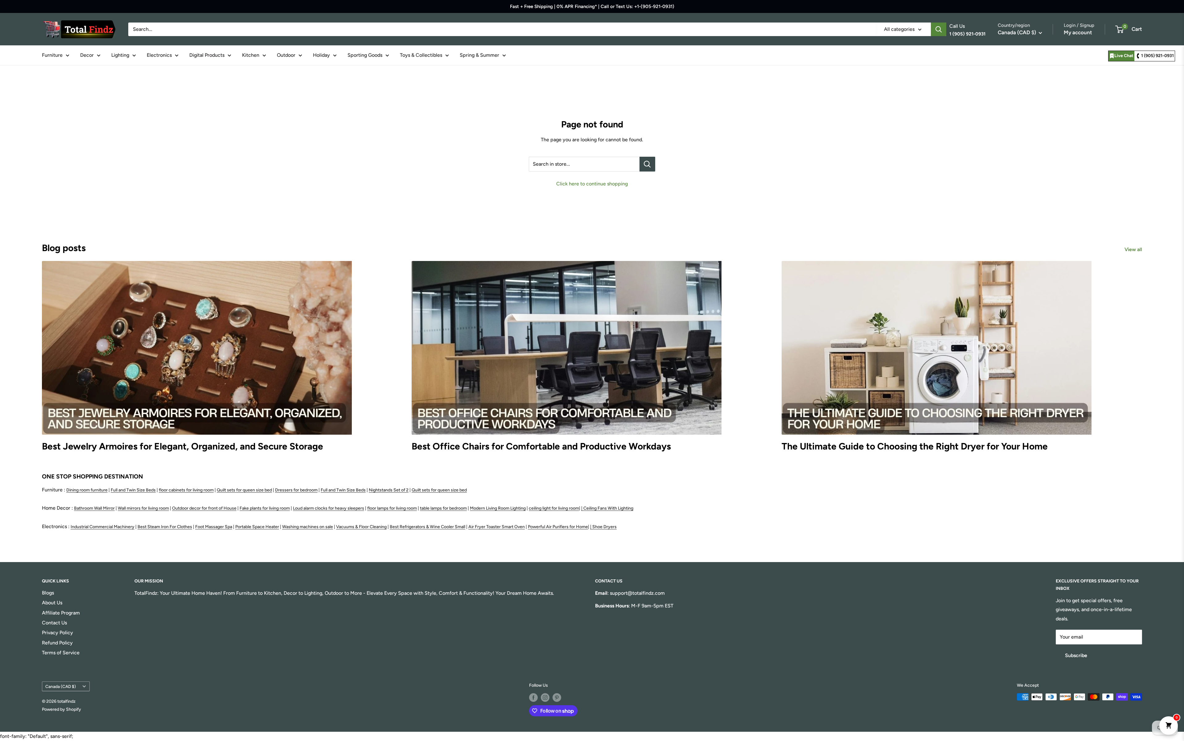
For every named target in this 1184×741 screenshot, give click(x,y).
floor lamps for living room (392, 508)
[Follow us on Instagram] (545, 697)
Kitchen (250, 55)
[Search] (938, 29)
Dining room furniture (87, 490)
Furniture (52, 55)
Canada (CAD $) (60, 686)
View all (1133, 249)
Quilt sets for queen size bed (244, 490)
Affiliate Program (61, 613)
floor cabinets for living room (186, 490)
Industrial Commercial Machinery (102, 526)
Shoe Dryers (604, 526)
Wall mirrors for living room (143, 508)
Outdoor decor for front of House (204, 508)
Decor (87, 55)
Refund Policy (57, 643)
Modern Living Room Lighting (498, 508)
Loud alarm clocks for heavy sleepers (328, 508)
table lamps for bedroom (443, 508)
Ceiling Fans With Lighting (608, 508)
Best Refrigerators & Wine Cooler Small (427, 526)
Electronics (159, 55)
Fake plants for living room (265, 508)
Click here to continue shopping (592, 184)
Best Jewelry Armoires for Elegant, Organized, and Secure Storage (182, 446)
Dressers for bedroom (296, 490)
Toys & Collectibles (421, 55)
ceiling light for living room (554, 508)
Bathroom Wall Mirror (94, 508)
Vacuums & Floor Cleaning (361, 526)
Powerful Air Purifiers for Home (558, 526)
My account (1078, 32)
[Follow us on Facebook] (533, 697)
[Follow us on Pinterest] (557, 697)
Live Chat (1123, 55)
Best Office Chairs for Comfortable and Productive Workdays (541, 446)
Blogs (48, 593)
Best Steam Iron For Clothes (165, 526)
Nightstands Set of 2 (389, 490)
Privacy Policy (57, 632)
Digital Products (206, 55)
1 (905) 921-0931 (1157, 55)
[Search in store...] (647, 164)
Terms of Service (61, 653)
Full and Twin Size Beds (133, 490)
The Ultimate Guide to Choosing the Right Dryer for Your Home (915, 446)
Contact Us (54, 623)
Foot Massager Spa (213, 526)
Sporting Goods (364, 55)
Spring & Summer (479, 55)
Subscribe (1076, 655)
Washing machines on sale (307, 526)
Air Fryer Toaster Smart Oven (496, 526)
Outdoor (286, 55)
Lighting (120, 55)
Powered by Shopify (61, 709)
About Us (52, 603)
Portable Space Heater (257, 526)
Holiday (321, 55)
